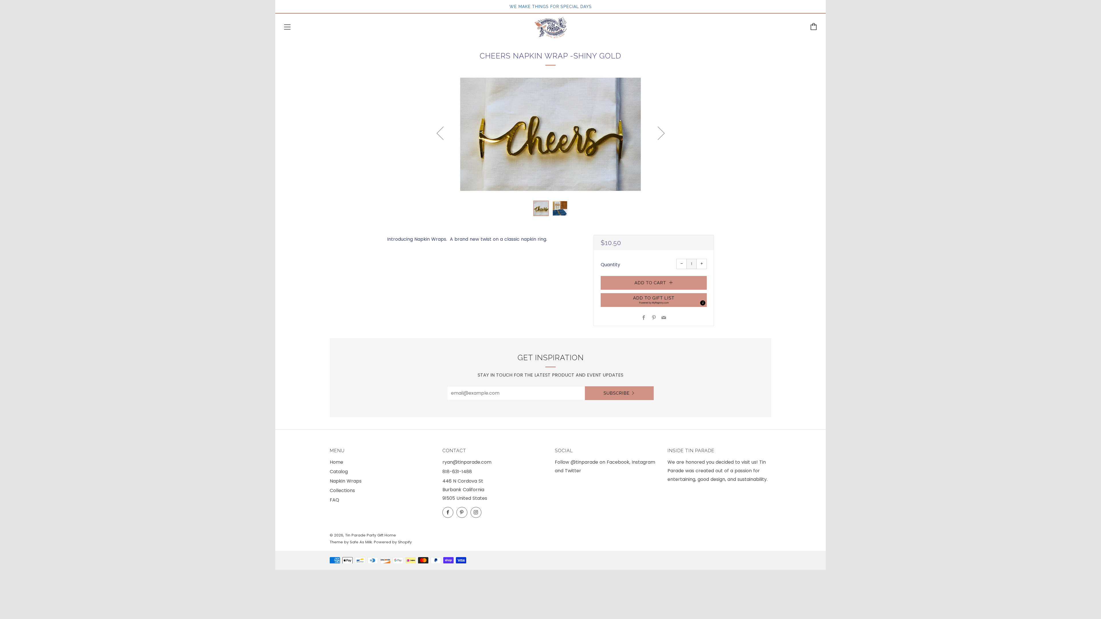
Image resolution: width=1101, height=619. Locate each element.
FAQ (334, 500)
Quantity (610, 264)
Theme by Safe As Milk (351, 542)
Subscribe (617, 393)
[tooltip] (702, 302)
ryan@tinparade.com (466, 462)
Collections (342, 490)
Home (336, 462)
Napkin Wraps (346, 481)
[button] (654, 300)
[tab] (541, 208)
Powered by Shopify (393, 542)
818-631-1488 (457, 471)
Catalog (339, 471)
